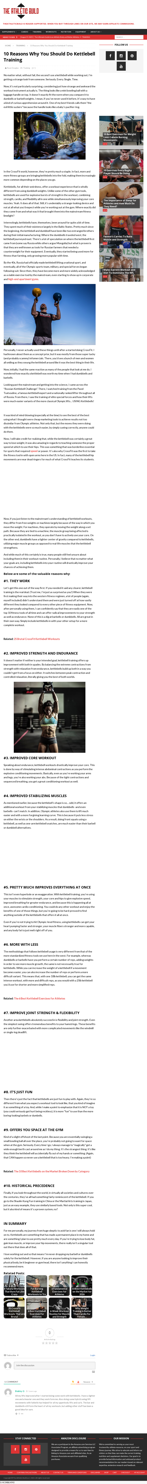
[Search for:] (129, 37)
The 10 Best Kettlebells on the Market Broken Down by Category (52, 1171)
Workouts (51, 32)
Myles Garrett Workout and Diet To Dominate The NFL (119, 271)
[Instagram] (121, 55)
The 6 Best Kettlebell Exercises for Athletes (39, 998)
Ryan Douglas (13, 68)
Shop (106, 1472)
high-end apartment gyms (23, 279)
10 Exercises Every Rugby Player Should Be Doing (118, 172)
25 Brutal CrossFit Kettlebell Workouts (37, 639)
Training (37, 32)
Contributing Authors (27, 1472)
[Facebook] (110, 55)
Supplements (8, 32)
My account (139, 1472)
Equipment (81, 32)
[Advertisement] (50, 488)
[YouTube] (121, 66)
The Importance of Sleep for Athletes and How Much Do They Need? (120, 203)
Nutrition (66, 32)
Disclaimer (95, 1472)
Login (92, 1355)
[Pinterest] (132, 55)
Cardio (24, 32)
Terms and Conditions (76, 1472)
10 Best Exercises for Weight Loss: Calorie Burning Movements (120, 137)
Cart (115, 1472)
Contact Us (58, 1472)
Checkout (125, 1472)
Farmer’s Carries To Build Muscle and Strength (118, 238)
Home (10, 1472)
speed (34, 451)
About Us (95, 32)
